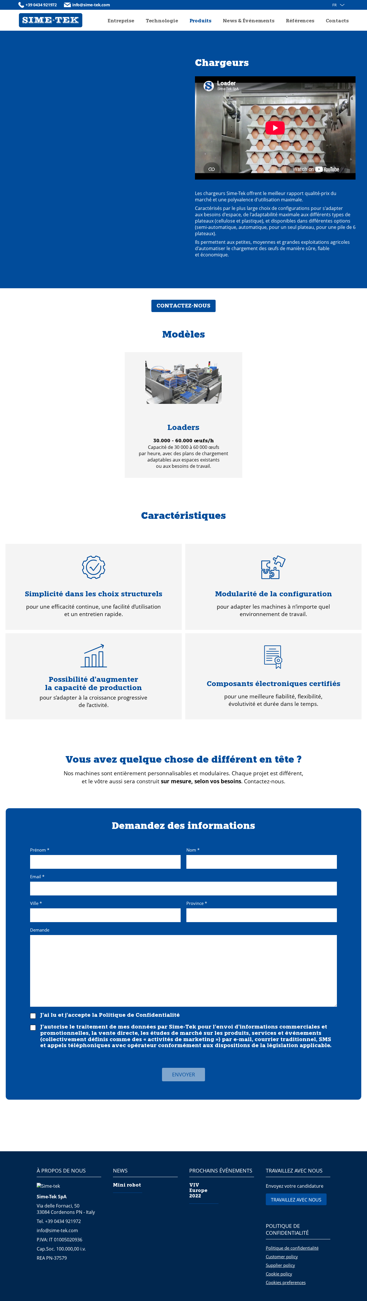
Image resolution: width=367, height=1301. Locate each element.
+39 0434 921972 (41, 4)
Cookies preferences (286, 1282)
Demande (39, 930)
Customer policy (282, 1256)
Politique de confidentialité (287, 1229)
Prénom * (39, 850)
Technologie (162, 21)
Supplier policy (280, 1265)
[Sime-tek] (50, 20)
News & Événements (248, 21)
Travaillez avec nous (294, 1170)
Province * (196, 903)
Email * (37, 877)
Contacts (337, 21)
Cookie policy (279, 1274)
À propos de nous (61, 1170)
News (120, 1170)
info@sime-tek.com (91, 4)
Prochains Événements (220, 1170)
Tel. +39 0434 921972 (59, 1221)
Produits (200, 21)
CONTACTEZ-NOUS (183, 306)
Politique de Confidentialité (139, 1015)
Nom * (193, 850)
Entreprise (121, 21)
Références (300, 21)
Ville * (36, 903)
